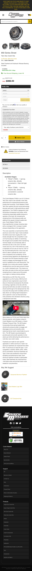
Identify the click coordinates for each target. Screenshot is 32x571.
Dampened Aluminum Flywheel (19, 374)
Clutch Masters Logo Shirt (15, 386)
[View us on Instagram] (14, 423)
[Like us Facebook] (11, 423)
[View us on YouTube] (17, 423)
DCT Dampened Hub (15, 398)
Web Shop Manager (21, 568)
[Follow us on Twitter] (20, 423)
